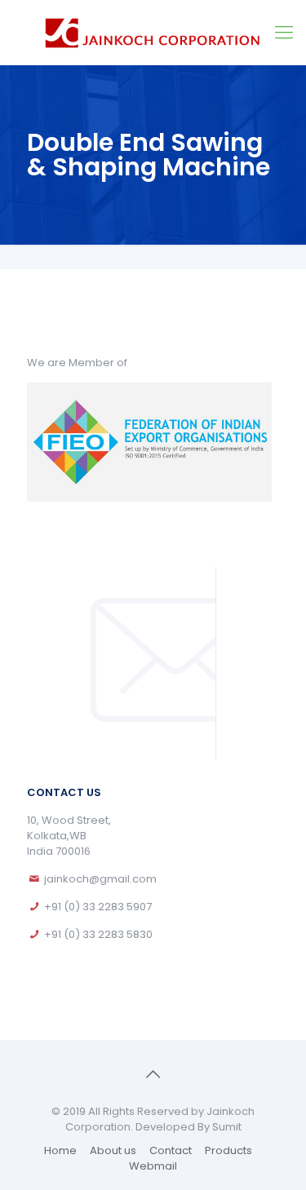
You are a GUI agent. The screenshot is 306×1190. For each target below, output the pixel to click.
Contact (170, 1150)
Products (228, 1150)
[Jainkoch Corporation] (153, 32)
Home (60, 1150)
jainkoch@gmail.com (100, 879)
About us (113, 1150)
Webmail (153, 1166)
